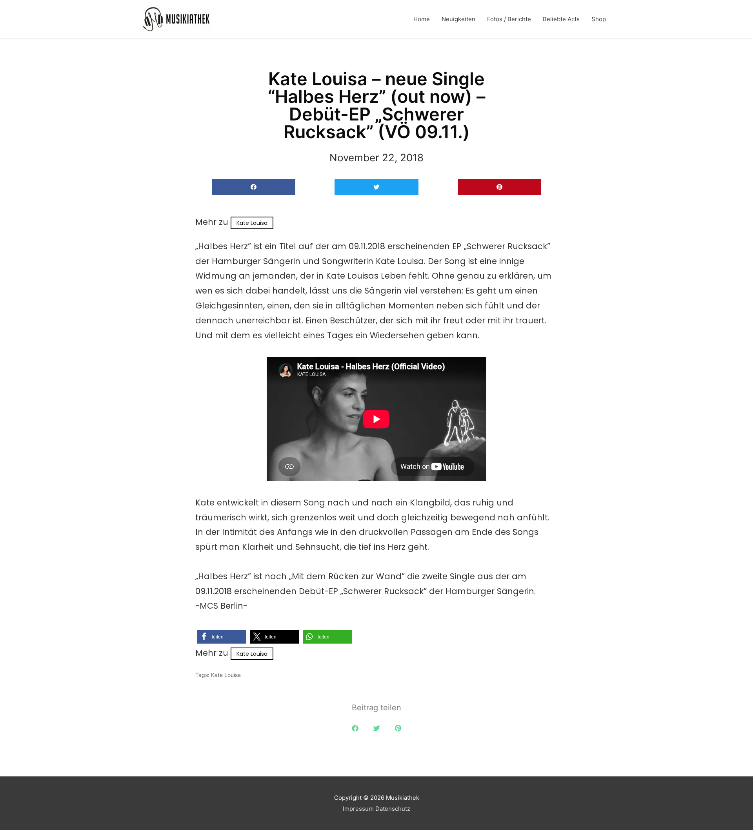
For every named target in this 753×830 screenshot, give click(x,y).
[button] (253, 187)
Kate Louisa (251, 223)
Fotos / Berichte (509, 19)
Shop (598, 19)
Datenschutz (392, 808)
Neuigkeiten (458, 19)
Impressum (358, 808)
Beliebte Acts (561, 19)
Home (421, 19)
